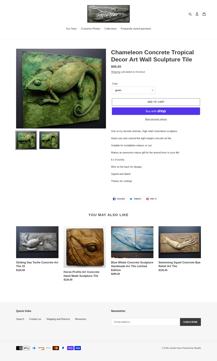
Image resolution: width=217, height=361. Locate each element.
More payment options (156, 119)
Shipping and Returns (58, 319)
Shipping (115, 71)
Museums (80, 319)
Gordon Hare (176, 348)
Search (20, 319)
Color (115, 83)
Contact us (35, 319)
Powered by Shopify (191, 348)
